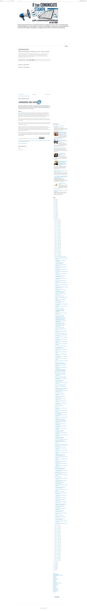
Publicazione (57, 406)
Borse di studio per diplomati (59, 315)
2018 (55, 210)
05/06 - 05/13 (57, 535)
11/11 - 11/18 (57, 229)
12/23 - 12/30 (57, 221)
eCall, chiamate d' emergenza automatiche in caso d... (59, 431)
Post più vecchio (47, 94)
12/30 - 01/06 (57, 219)
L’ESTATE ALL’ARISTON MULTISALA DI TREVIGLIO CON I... (61, 391)
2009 (55, 564)
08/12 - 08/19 (57, 247)
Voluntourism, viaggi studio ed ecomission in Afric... (59, 483)
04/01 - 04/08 (57, 542)
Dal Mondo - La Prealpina (59, 405)
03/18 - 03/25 (57, 545)
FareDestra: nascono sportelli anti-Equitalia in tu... (60, 500)
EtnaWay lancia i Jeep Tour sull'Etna (60, 147)
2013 (55, 217)
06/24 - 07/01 (57, 525)
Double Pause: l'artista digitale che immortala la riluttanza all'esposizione (63, 133)
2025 (55, 200)
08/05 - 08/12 (57, 248)
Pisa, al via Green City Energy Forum (61, 333)
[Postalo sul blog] (30, 60)
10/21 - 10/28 (57, 233)
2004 (55, 570)
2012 (55, 218)
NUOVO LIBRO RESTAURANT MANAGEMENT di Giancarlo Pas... (61, 363)
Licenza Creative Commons (34, 138)
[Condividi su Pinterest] (34, 60)
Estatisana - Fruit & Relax (59, 515)
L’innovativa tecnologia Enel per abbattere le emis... (60, 397)
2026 (55, 199)
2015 (55, 214)
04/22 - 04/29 (57, 538)
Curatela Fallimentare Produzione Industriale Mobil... (60, 276)
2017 (55, 211)
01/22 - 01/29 (57, 556)
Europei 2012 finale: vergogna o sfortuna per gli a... (60, 507)
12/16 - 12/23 (57, 222)
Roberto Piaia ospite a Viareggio (60, 373)
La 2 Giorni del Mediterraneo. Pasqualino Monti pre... (59, 263)
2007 (55, 567)
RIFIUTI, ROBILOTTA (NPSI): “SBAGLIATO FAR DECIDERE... (60, 323)
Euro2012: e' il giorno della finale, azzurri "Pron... (60, 517)
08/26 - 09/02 (57, 244)
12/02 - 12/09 (57, 225)
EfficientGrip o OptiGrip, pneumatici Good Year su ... (60, 462)
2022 (55, 204)
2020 (55, 207)
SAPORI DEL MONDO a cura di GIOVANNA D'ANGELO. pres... (60, 455)
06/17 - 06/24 (57, 527)
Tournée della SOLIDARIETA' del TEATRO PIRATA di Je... (60, 487)
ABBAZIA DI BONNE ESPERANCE (60, 371)
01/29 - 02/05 (57, 554)
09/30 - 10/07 (57, 237)
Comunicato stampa (58, 476)
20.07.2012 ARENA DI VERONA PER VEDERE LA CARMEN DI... (61, 504)
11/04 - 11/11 (57, 230)
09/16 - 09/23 (57, 240)
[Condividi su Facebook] (32, 60)
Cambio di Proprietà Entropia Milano (60, 256)
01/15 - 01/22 (57, 557)
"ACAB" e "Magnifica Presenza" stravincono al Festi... (60, 519)
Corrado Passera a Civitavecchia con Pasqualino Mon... (61, 403)
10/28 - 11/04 (57, 232)
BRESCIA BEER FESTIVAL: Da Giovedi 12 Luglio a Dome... (61, 470)
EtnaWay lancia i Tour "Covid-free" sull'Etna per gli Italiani (63, 141)
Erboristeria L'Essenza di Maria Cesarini (61, 439)
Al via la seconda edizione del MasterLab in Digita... (59, 381)
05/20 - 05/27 (57, 532)
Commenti (21, 149)
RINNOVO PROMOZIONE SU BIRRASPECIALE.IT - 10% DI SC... (61, 441)
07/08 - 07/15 (57, 254)
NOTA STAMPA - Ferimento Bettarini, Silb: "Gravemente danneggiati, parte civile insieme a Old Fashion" (61, 177)
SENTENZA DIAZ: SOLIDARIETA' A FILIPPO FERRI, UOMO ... (60, 292)
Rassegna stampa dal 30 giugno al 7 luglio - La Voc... (61, 267)
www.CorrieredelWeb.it (22, 112)
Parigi (19, 53)
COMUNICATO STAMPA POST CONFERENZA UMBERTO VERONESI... (60, 310)
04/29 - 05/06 (57, 536)
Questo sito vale (57, 596)
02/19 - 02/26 (57, 550)
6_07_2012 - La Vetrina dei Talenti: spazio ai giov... (60, 281)
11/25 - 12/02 (57, 226)
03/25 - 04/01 (57, 543)
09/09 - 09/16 (57, 241)
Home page (34, 94)
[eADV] (64, 43)
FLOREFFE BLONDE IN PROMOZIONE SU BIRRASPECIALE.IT (61, 389)
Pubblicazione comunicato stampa (60, 376)
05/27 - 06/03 (57, 531)
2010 (55, 563)
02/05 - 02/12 (57, 553)
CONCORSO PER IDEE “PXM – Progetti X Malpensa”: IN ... (61, 287)
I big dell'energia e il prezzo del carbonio (61, 444)
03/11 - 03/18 (57, 546)
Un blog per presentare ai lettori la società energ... (60, 424)
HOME (54, 573)
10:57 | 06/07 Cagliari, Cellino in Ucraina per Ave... (60, 302)
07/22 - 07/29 (57, 251)
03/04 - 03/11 (57, 547)
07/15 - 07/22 (57, 252)
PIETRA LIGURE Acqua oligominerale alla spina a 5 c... (61, 422)
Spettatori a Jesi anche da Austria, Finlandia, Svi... (60, 300)
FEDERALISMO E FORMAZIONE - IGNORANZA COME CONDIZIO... (60, 370)
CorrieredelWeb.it (45, 106)
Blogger (45, 608)
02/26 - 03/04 (57, 549)
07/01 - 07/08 (57, 255)
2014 (55, 215)
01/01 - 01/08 (57, 560)
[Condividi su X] (31, 60)
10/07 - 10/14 (57, 236)
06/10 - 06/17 (57, 528)
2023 (55, 203)
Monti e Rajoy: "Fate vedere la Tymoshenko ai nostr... (59, 511)
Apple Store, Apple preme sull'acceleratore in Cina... (59, 348)
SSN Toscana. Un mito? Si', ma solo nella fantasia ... (60, 290)
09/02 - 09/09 (57, 243)
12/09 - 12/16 (57, 223)
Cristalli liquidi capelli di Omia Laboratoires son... (59, 326)
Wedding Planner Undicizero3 (59, 491)
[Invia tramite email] (29, 60)
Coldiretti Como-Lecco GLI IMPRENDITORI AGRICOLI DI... (60, 317)
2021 (55, 206)
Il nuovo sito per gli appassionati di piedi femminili (62, 154)
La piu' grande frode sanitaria (59, 327)
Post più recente (21, 94)
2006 (55, 568)
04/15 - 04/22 (57, 539)
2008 (55, 566)
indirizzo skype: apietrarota (22, 143)
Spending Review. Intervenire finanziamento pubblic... (59, 437)
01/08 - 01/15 (57, 558)
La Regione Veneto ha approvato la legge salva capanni (60, 481)
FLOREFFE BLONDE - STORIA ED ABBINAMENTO (60, 321)
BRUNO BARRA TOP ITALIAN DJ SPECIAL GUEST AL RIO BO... (60, 420)
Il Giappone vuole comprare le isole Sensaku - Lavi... (60, 265)
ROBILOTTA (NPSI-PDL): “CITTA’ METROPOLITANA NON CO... (60, 468)
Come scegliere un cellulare (59, 308)
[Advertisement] (48, 32)
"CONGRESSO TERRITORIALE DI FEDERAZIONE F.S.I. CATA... (60, 319)
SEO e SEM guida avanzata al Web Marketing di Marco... (60, 413)
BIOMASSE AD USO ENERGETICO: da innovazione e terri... (61, 473)
